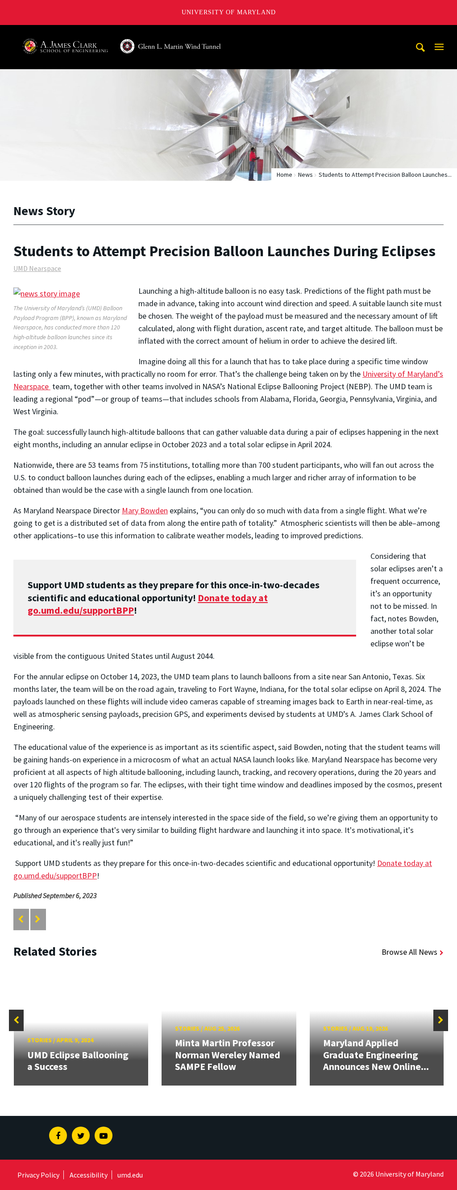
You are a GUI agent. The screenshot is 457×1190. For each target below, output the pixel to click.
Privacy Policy (38, 1174)
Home (284, 175)
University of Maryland (229, 12)
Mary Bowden (145, 510)
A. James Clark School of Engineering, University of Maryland (121, 33)
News (305, 175)
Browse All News (409, 952)
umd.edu (130, 1174)
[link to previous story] (21, 919)
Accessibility (89, 1174)
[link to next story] (38, 919)
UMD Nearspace (37, 268)
